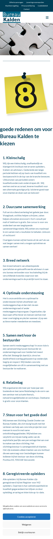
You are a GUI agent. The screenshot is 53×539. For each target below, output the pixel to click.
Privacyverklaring (28, 6)
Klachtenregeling (11, 6)
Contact (27, 9)
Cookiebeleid (43, 6)
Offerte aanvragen (16, 2)
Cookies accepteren (26, 516)
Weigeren (26, 524)
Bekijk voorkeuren (26, 532)
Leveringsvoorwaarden (35, 2)
